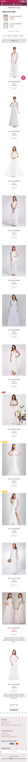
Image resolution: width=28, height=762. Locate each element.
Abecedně (21, 35)
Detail (14, 88)
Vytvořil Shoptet (14, 756)
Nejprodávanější (15, 35)
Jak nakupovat (4, 733)
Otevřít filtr (14, 40)
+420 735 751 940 (7, 4)
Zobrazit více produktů (13, 31)
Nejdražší (9, 35)
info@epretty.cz (19, 4)
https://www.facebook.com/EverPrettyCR (12, 725)
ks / (14, 751)
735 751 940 (6, 723)
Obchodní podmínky (6, 735)
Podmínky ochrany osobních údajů (9, 736)
